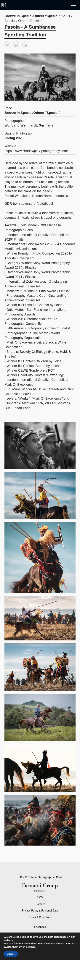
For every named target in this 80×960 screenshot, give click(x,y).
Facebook (40, 927)
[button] (7, 44)
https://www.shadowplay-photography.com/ (36, 150)
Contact (40, 904)
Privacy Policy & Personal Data (40, 910)
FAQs (40, 897)
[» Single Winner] (25, 5)
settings (31, 947)
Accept (10, 953)
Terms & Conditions (40, 917)
